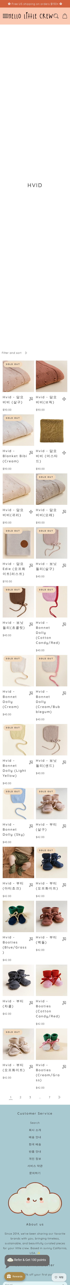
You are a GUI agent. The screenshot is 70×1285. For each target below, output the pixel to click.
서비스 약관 (35, 1165)
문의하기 (35, 1173)
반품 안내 (35, 1151)
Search (35, 1122)
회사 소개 (35, 1130)
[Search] (56, 16)
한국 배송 (35, 1144)
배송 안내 (35, 1137)
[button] (5, 16)
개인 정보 (35, 1158)
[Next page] (59, 1097)
